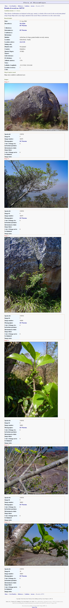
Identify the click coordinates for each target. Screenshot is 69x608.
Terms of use (34, 607)
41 (20, 42)
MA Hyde (22, 23)
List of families (12, 6)
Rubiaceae (20, 6)
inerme (32, 6)
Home (6, 6)
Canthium (27, 6)
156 (24, 42)
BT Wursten (23, 25)
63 (22, 42)
